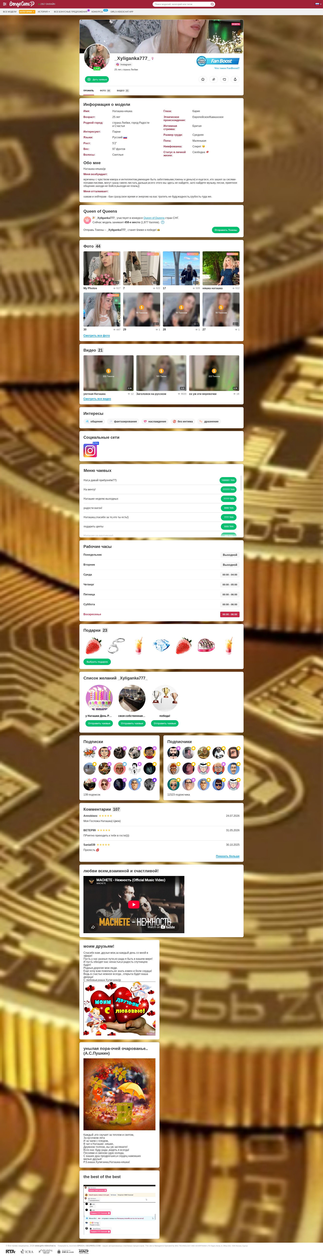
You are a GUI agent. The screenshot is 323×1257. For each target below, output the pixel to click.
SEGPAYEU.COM (93, 1246)
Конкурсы (97, 12)
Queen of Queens (154, 218)
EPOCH (80, 1246)
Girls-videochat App (122, 12)
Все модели (9, 12)
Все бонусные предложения (70, 12)
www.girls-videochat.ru (45, 1246)
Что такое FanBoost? (227, 68)
